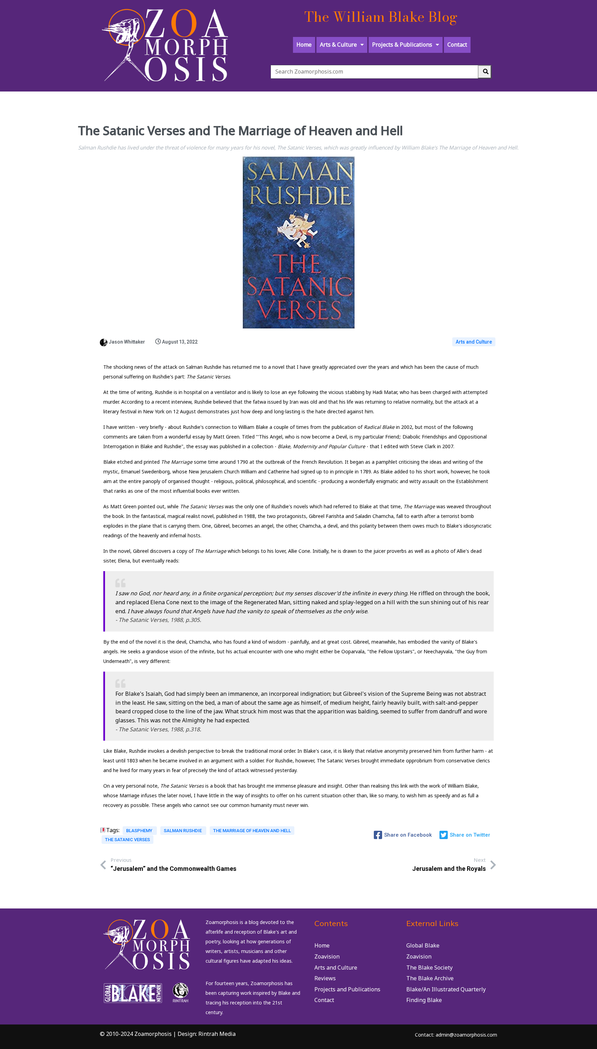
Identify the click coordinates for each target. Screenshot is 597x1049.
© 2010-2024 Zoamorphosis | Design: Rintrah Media (168, 1034)
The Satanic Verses (127, 839)
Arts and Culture (474, 342)
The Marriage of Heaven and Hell (252, 830)
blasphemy (139, 830)
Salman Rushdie (183, 830)
